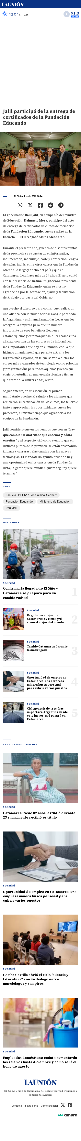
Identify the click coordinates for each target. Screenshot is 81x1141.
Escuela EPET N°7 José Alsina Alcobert (31, 495)
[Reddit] (50, 205)
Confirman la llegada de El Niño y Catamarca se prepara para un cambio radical (30, 593)
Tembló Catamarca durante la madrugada (47, 648)
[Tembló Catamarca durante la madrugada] (13, 650)
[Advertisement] (40, 62)
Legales (47, 1094)
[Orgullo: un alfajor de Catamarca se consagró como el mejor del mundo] (13, 618)
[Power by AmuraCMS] (67, 1115)
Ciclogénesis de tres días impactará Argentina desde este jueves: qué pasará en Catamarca (47, 714)
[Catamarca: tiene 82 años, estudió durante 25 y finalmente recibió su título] (40, 778)
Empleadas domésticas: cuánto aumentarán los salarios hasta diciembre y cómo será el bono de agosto (40, 1062)
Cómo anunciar (49, 1105)
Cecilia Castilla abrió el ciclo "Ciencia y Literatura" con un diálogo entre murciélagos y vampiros (35, 979)
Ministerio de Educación (55, 501)
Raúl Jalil (11, 508)
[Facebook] (40, 205)
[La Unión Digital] (13, 4)
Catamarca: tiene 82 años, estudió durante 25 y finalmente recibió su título (39, 815)
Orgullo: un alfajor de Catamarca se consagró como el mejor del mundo (45, 619)
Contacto (17, 1105)
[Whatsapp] (20, 205)
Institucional (31, 1105)
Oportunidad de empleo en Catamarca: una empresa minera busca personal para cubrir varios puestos (47, 683)
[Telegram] (61, 205)
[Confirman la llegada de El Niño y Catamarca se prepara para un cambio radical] (40, 554)
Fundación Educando (19, 501)
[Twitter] (30, 205)
